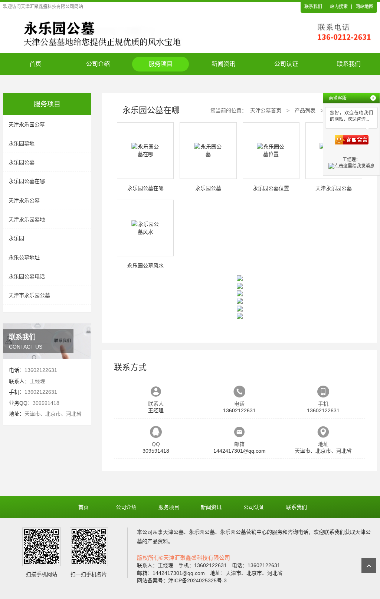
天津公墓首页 (265, 110)
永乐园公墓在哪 (27, 181)
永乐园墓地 (22, 143)
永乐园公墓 (22, 162)
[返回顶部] (368, 565)
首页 (35, 64)
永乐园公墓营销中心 (243, 532)
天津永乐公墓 (24, 200)
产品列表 (305, 110)
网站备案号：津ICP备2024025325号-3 (182, 580)
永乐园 (16, 238)
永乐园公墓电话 (27, 276)
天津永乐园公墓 (27, 124)
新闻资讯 (223, 64)
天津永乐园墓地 (27, 219)
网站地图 (364, 6)
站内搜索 (339, 6)
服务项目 (161, 64)
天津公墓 (173, 532)
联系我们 (313, 6)
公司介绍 (98, 64)
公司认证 (286, 64)
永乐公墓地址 (24, 257)
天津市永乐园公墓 (29, 295)
